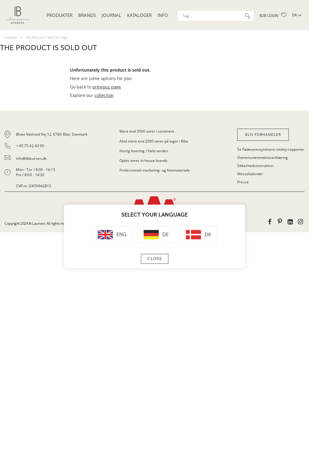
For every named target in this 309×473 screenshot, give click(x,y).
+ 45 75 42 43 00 (30, 145)
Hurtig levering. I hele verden (143, 150)
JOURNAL (111, 15)
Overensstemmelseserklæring (262, 157)
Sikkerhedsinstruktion (255, 165)
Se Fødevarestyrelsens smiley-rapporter (270, 149)
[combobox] (215, 16)
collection (104, 95)
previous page (106, 87)
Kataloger (139, 15)
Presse (243, 182)
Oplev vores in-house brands (143, 160)
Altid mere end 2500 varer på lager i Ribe (153, 141)
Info (163, 15)
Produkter (59, 15)
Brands (87, 15)
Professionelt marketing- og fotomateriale (154, 170)
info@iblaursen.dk (31, 158)
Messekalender (250, 173)
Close (154, 259)
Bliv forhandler (263, 134)
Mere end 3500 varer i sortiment (146, 131)
